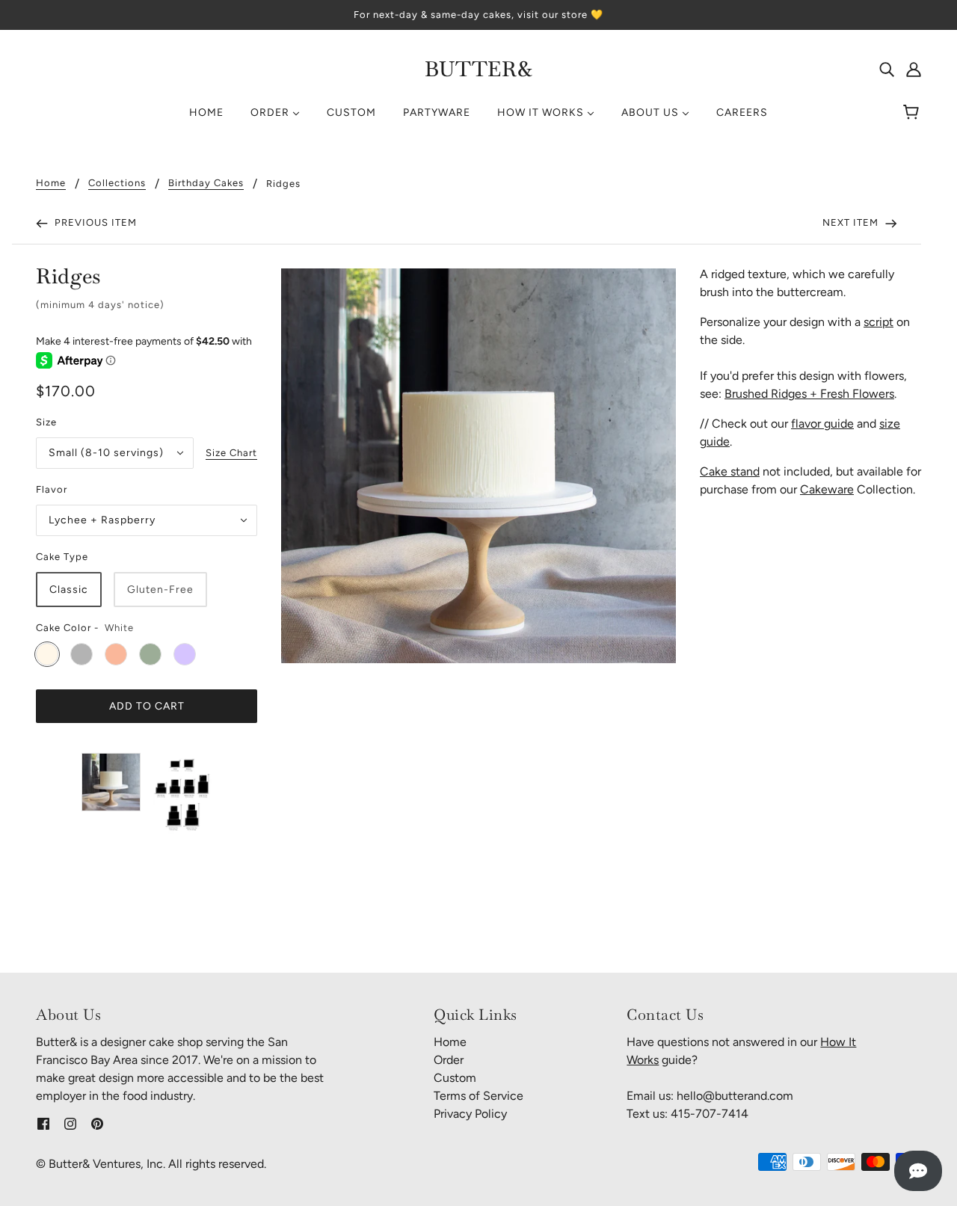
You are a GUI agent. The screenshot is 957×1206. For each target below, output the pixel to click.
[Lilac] (184, 654)
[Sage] (150, 654)
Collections (117, 183)
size (46, 422)
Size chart (231, 453)
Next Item (851, 222)
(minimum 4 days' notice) (100, 304)
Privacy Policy (470, 1114)
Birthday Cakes (206, 183)
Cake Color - (67, 627)
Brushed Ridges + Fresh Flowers (809, 394)
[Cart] (913, 113)
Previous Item (94, 222)
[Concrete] (81, 654)
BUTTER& (479, 68)
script (878, 322)
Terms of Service (478, 1096)
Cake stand (730, 471)
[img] (886, 69)
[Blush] (116, 654)
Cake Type (62, 556)
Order (449, 1060)
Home (51, 183)
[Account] (913, 69)
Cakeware (827, 489)
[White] (47, 654)
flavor (51, 489)
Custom (455, 1078)
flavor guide (822, 423)
